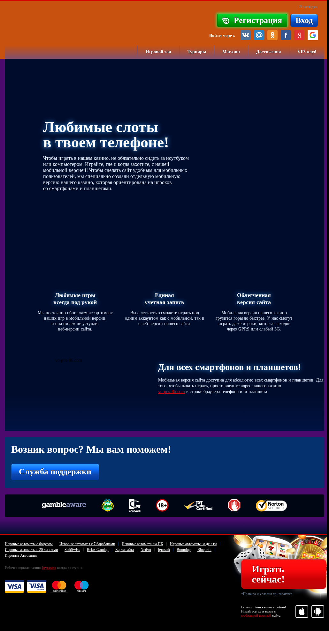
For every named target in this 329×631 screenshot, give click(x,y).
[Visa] (14, 586)
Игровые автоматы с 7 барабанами (87, 544)
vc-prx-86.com (171, 391)
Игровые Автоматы (21, 555)
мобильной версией (256, 615)
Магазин (231, 51)
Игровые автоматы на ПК (142, 544)
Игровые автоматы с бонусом (29, 544)
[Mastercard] (59, 586)
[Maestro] (81, 586)
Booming (184, 549)
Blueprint (204, 549)
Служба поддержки (55, 471)
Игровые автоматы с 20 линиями (31, 549)
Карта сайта (124, 549)
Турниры (196, 51)
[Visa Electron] (36, 586)
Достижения (268, 51)
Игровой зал (158, 51)
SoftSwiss (72, 549)
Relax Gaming (98, 549)
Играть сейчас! (268, 574)
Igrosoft (164, 549)
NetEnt (146, 549)
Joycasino (49, 567)
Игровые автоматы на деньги (193, 544)
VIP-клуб (306, 51)
